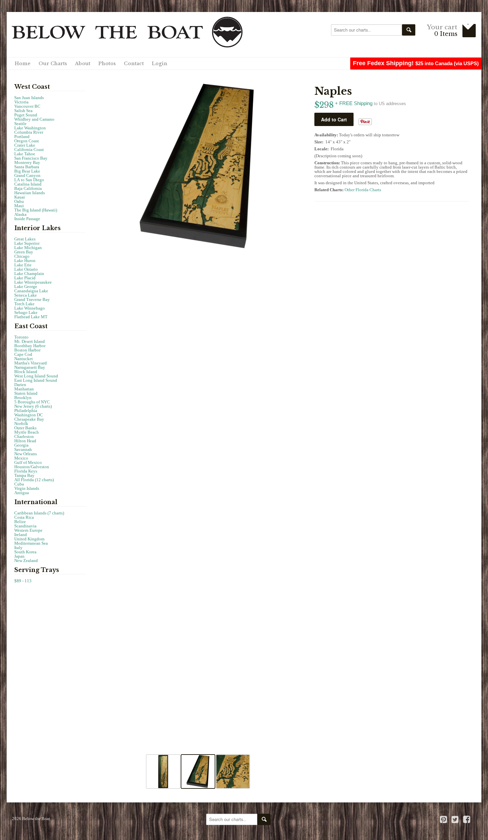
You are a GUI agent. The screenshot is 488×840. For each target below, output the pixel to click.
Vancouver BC (27, 106)
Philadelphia (25, 410)
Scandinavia (25, 526)
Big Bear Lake (27, 171)
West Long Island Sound (36, 376)
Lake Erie (23, 265)
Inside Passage (27, 218)
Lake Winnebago (29, 308)
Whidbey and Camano (34, 119)
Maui (19, 206)
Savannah (23, 449)
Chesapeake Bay (29, 419)
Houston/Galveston (31, 467)
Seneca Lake (25, 295)
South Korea (25, 552)
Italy (18, 547)
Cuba (19, 484)
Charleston (24, 436)
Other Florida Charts (363, 190)
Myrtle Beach (26, 432)
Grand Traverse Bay (32, 299)
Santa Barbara (26, 167)
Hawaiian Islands (29, 193)
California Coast (29, 149)
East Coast (30, 326)
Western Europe (28, 530)
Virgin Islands (26, 488)
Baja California (28, 188)
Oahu (19, 201)
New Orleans (25, 454)
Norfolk (21, 423)
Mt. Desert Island (29, 341)
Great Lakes (25, 239)
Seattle (20, 123)
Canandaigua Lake (31, 291)
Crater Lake (24, 145)
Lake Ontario (26, 269)
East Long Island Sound (35, 380)
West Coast (32, 86)
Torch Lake (24, 304)
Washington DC (28, 415)
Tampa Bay (24, 475)
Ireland (20, 534)
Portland (22, 136)
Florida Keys (25, 471)
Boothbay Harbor (29, 346)
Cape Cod (23, 354)
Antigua (21, 492)
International (35, 502)
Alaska (20, 214)
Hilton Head (25, 441)
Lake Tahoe (24, 154)
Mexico (21, 458)
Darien (20, 384)
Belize (20, 521)
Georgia (21, 445)
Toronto (21, 337)
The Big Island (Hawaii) (35, 210)
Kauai (19, 197)
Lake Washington (30, 128)
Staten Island (26, 393)
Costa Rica (24, 517)
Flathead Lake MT (30, 317)
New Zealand (26, 560)
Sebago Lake (26, 312)
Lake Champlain (29, 273)
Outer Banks (25, 428)
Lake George (25, 286)
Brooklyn (23, 397)
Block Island (25, 371)
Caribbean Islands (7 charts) (39, 513)
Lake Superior (27, 243)
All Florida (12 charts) (34, 480)
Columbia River (28, 132)
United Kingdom (29, 539)
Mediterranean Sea (31, 543)
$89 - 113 (23, 581)
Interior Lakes (37, 228)
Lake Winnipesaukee (33, 282)
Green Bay (23, 252)
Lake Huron (25, 260)
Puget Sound (25, 115)
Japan (19, 556)
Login (159, 64)
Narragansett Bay (29, 367)
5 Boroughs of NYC (32, 402)
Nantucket (23, 358)
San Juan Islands (29, 97)
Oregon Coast (26, 141)
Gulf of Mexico (28, 462)
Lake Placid (25, 278)
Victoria (21, 102)
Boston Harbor (27, 350)
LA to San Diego (29, 180)
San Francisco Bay (30, 158)
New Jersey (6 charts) (33, 406)
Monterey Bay (27, 162)
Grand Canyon (27, 175)
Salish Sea (23, 110)
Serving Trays (36, 570)
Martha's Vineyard (30, 363)
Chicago (22, 256)
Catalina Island (27, 184)
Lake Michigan (28, 247)
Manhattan (24, 389)
